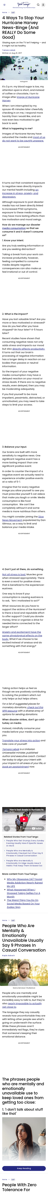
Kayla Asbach (8, 955)
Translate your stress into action (21, 740)
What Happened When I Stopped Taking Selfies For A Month (23, 893)
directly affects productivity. (28, 348)
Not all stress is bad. (14, 574)
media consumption (14, 228)
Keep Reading (24, 1168)
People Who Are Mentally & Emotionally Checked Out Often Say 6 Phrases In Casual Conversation (24, 853)
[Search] (38, 4)
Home (4, 12)
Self (13, 12)
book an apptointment (15, 766)
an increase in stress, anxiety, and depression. (20, 193)
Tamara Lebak (8, 50)
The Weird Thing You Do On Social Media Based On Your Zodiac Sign (23, 904)
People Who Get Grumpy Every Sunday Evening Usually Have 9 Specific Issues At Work (25, 843)
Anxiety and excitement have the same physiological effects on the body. (22, 635)
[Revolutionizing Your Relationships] (24, 4)
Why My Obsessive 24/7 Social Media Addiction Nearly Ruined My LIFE (25, 883)
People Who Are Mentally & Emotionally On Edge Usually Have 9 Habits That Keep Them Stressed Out (24, 863)
